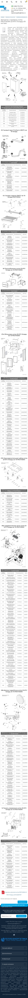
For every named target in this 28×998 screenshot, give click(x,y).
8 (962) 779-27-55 (18, 6)
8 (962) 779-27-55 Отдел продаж (14, 921)
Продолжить (22, 902)
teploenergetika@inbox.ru (14, 923)
